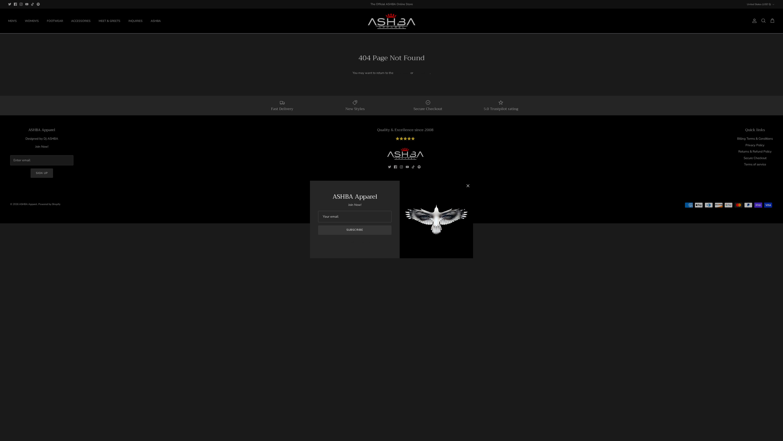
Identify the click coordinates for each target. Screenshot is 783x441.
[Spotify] (369, 242)
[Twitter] (340, 242)
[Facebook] (345, 242)
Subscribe (354, 230)
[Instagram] (351, 242)
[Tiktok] (363, 242)
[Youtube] (357, 242)
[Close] (467, 185)
